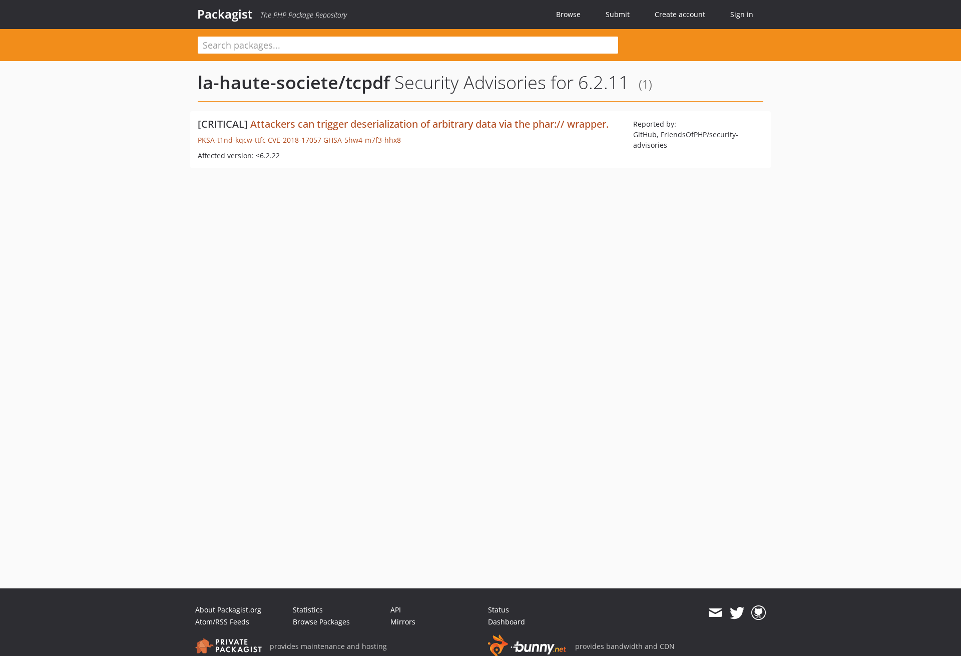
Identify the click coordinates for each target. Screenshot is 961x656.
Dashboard (506, 621)
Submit (618, 14)
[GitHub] (758, 613)
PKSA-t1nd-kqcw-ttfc (232, 140)
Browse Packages (321, 621)
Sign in (741, 14)
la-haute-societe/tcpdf (294, 82)
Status (498, 609)
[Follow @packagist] (737, 613)
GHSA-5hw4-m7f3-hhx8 (362, 140)
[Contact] (715, 613)
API (395, 609)
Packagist (225, 14)
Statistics (308, 609)
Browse (568, 14)
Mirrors (402, 621)
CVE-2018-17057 (294, 140)
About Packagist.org (228, 609)
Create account (680, 14)
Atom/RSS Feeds (222, 621)
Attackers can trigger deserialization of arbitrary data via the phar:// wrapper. (429, 124)
